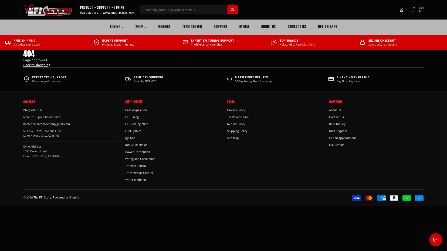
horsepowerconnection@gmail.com (46, 124)
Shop (140, 27)
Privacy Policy (236, 110)
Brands (164, 27)
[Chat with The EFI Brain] (435, 239)
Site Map (233, 138)
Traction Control (135, 166)
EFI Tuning (132, 117)
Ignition (130, 138)
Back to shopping (36, 65)
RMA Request (338, 131)
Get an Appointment (342, 138)
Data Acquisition (136, 110)
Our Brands (336, 145)
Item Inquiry (337, 124)
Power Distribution (137, 152)
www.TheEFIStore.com (119, 13)
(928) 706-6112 (33, 110)
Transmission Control (139, 173)
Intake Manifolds (136, 145)
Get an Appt (327, 27)
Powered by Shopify (66, 197)
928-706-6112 (89, 13)
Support (220, 27)
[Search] (232, 9)
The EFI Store (42, 197)
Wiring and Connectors (140, 159)
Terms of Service (238, 117)
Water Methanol (135, 180)
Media (244, 27)
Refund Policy (236, 124)
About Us (268, 27)
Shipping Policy (237, 131)
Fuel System (133, 131)
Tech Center (192, 27)
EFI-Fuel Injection (136, 124)
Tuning (116, 27)
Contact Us (297, 27)
